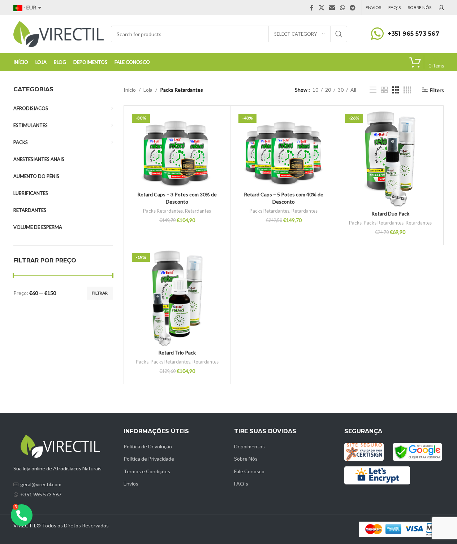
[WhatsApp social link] (342, 7)
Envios (131, 483)
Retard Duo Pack (390, 213)
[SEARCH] (339, 34)
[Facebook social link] (311, 7)
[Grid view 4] (407, 90)
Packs (355, 223)
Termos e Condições (147, 471)
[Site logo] (58, 33)
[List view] (373, 90)
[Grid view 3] (395, 90)
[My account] (441, 7)
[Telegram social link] (352, 7)
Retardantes (198, 211)
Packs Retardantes (163, 211)
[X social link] (321, 7)
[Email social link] (332, 7)
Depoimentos (249, 446)
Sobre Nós (246, 459)
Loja (147, 90)
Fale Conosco (249, 471)
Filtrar (100, 293)
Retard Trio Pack (177, 352)
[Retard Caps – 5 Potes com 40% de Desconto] (283, 149)
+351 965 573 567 (413, 33)
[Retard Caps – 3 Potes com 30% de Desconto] (177, 149)
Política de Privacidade (149, 459)
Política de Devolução (148, 446)
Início (130, 90)
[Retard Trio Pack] (177, 298)
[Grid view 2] (384, 90)
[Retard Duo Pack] (390, 158)
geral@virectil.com (40, 484)
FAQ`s (241, 483)
